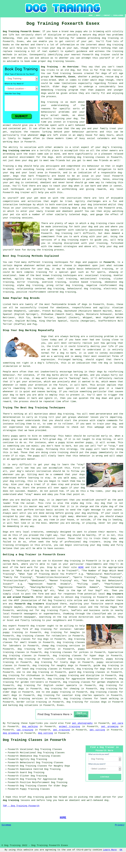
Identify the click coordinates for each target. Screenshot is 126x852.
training (65, 73)
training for (44, 272)
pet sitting (97, 730)
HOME (91, 15)
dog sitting (45, 733)
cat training (25, 730)
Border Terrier (44, 317)
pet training (61, 730)
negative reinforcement (101, 285)
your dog (67, 186)
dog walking (30, 726)
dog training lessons (61, 61)
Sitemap (6, 825)
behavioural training (99, 269)
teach (119, 67)
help (102, 246)
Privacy (119, 825)
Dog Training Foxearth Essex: (22, 31)
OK (121, 850)
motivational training (95, 279)
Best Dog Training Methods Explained (31, 255)
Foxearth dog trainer (16, 192)
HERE (81, 567)
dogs (101, 80)
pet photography (82, 723)
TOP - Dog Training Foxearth (21, 806)
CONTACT (106, 15)
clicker (118, 279)
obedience (111, 282)
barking (77, 359)
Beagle (79, 314)
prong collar (55, 285)
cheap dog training (54, 645)
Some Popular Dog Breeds (21, 298)
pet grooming (109, 726)
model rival (55, 279)
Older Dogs (60, 785)
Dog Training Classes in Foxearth (34, 740)
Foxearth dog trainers (29, 604)
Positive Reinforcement (35, 782)
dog (49, 375)
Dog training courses (16, 150)
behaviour (93, 166)
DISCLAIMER (118, 15)
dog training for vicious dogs (86, 702)
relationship (25, 288)
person (107, 797)
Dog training (49, 102)
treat (113, 128)
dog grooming (11, 733)
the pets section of (52, 607)
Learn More (110, 850)
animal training (69, 726)
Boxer (118, 311)
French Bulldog (52, 311)
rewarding (19, 388)
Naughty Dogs (62, 766)
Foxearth (109, 262)
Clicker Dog (27, 776)
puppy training (69, 675)
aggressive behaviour (85, 679)
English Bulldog (26, 321)
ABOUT (98, 15)
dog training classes (91, 157)
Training (8, 166)
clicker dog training (71, 659)
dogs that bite (109, 669)
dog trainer (102, 54)
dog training (110, 38)
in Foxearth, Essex (63, 76)
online (73, 617)
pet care (117, 723)
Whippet (87, 317)
